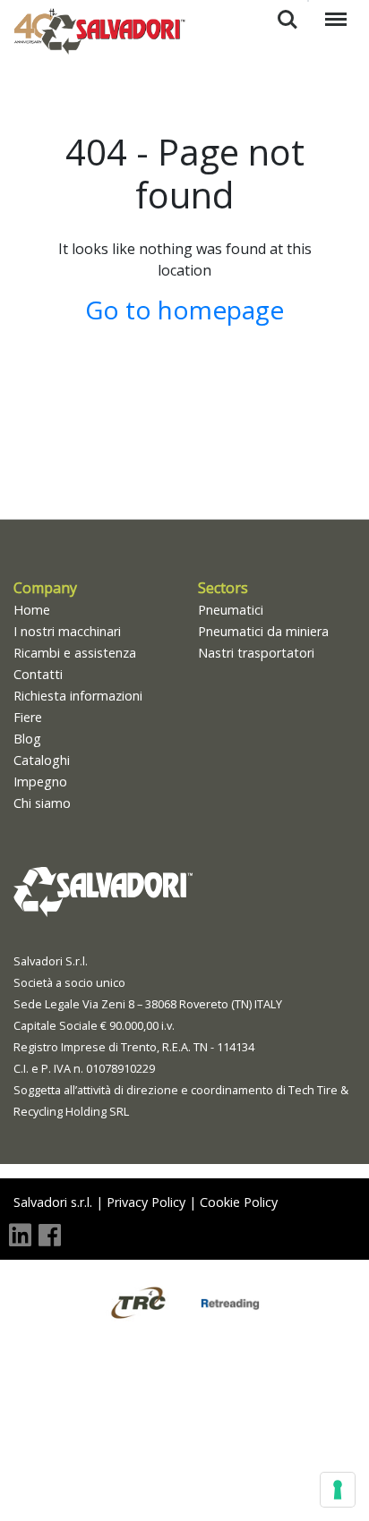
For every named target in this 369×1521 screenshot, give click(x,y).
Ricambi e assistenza (74, 652)
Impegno (40, 781)
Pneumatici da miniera (263, 631)
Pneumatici (230, 609)
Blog (27, 738)
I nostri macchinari (67, 631)
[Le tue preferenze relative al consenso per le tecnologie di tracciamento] (338, 1490)
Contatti (38, 674)
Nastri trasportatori (256, 652)
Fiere (27, 717)
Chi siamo (42, 802)
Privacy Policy (146, 1202)
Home (31, 609)
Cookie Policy (239, 1202)
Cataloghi (41, 760)
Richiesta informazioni (77, 695)
